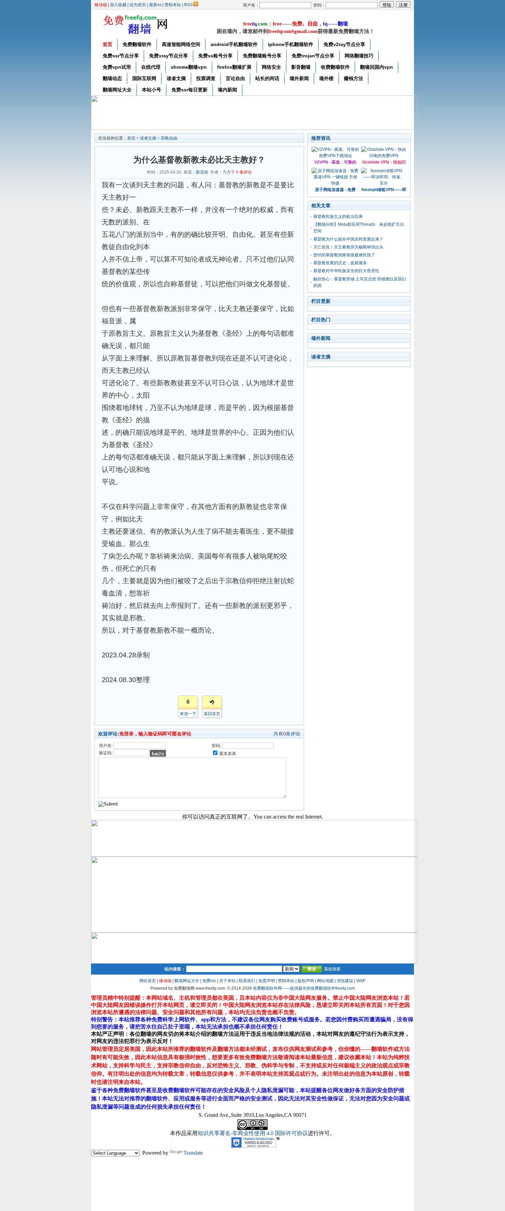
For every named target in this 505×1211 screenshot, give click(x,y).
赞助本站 (173, 4)
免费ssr (209, 980)
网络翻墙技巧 (359, 55)
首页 (107, 44)
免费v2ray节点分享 (344, 44)
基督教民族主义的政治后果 (338, 216)
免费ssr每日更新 (189, 89)
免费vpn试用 (117, 67)
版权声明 (306, 980)
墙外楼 (326, 78)
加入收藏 (118, 4)
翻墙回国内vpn (376, 67)
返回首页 (212, 713)
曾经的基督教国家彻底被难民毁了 (344, 255)
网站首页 (147, 980)
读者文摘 (176, 78)
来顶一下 (188, 713)
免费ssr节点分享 (121, 55)
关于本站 (227, 980)
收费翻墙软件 (335, 67)
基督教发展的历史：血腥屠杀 (340, 262)
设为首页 (138, 4)
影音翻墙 (301, 67)
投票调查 (205, 78)
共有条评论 (286, 733)
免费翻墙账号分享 (262, 55)
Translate (193, 1153)
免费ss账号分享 (215, 55)
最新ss (155, 4)
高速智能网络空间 (181, 44)
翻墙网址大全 (117, 89)
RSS (188, 4)
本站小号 (151, 89)
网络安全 (271, 67)
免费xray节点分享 (168, 55)
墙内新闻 (227, 89)
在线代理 (150, 67)
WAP (361, 980)
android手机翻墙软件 (234, 44)
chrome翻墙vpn (189, 67)
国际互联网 (144, 78)
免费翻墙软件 (137, 44)
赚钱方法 (353, 78)
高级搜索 (332, 969)
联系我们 (247, 980)
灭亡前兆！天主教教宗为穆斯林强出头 (348, 247)
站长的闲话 (267, 78)
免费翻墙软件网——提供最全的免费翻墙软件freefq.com (304, 988)
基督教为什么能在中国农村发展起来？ (348, 239)
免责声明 (266, 980)
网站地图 (325, 980)
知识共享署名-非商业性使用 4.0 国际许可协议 (253, 1133)
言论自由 (235, 78)
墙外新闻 (299, 78)
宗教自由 (169, 138)
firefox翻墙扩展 (234, 67)
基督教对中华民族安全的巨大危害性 (346, 270)
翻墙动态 (112, 78)
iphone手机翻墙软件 (290, 44)
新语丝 (202, 172)
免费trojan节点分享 (313, 55)
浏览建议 (345, 980)
